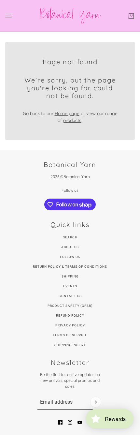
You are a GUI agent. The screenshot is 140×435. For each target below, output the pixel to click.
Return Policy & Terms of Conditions (70, 266)
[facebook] (60, 422)
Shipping (70, 276)
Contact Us (70, 296)
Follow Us (70, 257)
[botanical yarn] (70, 15)
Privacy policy (70, 325)
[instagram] (70, 422)
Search (70, 237)
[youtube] (79, 422)
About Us (70, 247)
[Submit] (95, 402)
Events (70, 286)
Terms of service (70, 335)
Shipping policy (70, 345)
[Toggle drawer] (8, 16)
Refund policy (70, 315)
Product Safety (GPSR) (70, 306)
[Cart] (131, 16)
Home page (67, 113)
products (72, 120)
